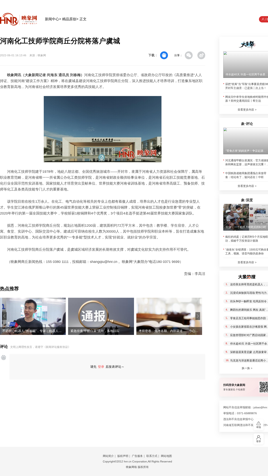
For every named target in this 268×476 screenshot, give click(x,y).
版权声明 (122, 456)
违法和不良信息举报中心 (238, 419)
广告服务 (137, 456)
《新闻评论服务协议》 (57, 346)
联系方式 (151, 456)
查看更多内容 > (247, 109)
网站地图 (166, 456)
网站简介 (108, 456)
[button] (4, 316)
